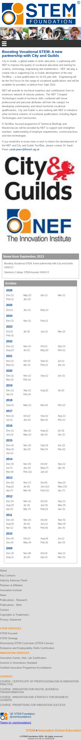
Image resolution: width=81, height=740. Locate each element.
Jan (25, 299)
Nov (25, 320)
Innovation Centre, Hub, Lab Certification (23, 657)
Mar (60, 295)
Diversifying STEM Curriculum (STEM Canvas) (26, 643)
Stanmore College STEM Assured (21, 272)
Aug (8, 350)
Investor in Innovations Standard (18, 662)
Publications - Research (13, 600)
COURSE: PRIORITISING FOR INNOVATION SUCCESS (32, 705)
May (25, 295)
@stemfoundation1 (20, 716)
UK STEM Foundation (22, 713)
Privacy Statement (10, 619)
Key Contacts (8, 575)
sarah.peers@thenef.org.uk (24, 149)
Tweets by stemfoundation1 (15, 722)
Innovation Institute (11, 590)
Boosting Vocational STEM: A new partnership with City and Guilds (38, 263)
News (3, 595)
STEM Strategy (9, 638)
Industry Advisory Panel (13, 580)
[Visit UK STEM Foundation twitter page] (4, 713)
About (3, 570)
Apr (42, 295)
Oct (8, 310)
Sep (60, 346)
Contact (4, 609)
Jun (25, 310)
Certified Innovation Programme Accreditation (26, 667)
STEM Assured (8, 633)
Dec (8, 295)
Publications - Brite (11, 604)
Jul (25, 331)
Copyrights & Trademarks (14, 614)
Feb (8, 299)
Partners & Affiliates (11, 585)
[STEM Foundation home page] (41, 2)
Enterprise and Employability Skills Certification (27, 648)
